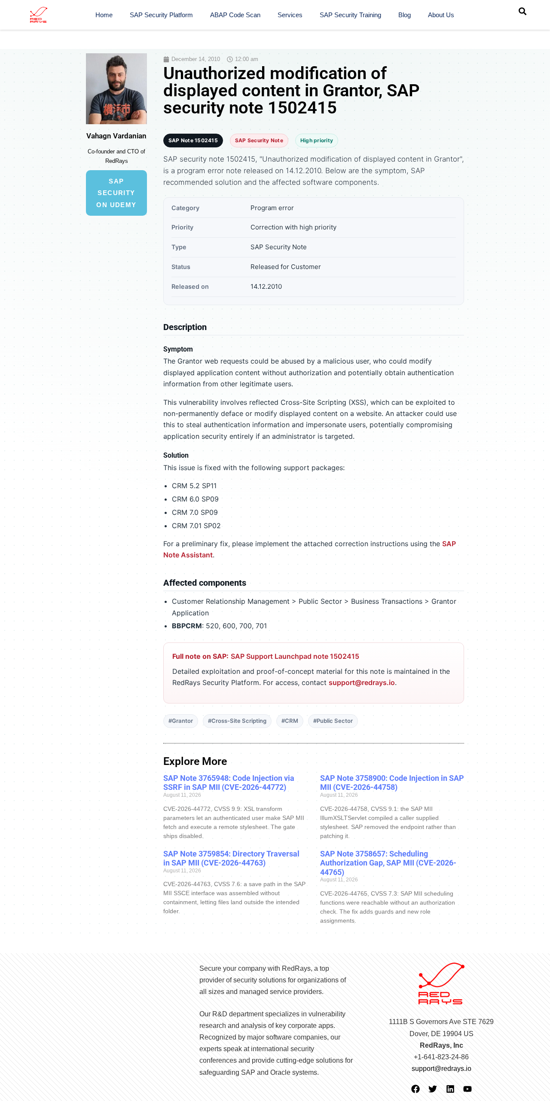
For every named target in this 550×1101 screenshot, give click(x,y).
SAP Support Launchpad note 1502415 (295, 656)
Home (104, 14)
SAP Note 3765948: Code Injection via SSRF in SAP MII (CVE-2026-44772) (228, 783)
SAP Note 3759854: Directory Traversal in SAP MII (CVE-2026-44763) (231, 858)
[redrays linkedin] (450, 1089)
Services (290, 14)
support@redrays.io (362, 682)
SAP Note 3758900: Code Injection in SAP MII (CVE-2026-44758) (392, 783)
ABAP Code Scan (235, 14)
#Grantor (180, 720)
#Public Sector (333, 720)
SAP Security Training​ (350, 14)
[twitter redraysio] (432, 1089)
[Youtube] (467, 1089)
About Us (441, 14)
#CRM (289, 720)
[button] (522, 11)
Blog (404, 14)
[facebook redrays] (415, 1089)
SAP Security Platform (161, 14)
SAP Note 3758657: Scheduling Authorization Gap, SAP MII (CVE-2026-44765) (388, 863)
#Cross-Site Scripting (237, 720)
